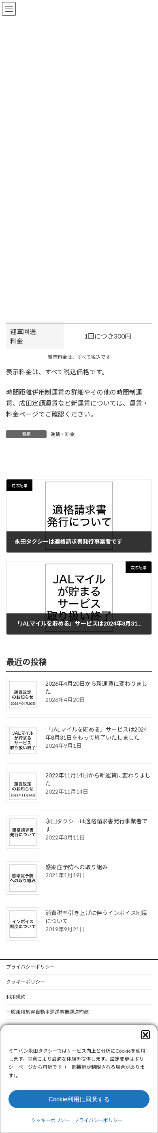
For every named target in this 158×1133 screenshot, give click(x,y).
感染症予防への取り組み (76, 866)
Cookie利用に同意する (79, 1099)
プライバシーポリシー (98, 1120)
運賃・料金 (63, 434)
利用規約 (16, 997)
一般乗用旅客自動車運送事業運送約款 (47, 1012)
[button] (145, 1035)
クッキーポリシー (50, 1120)
